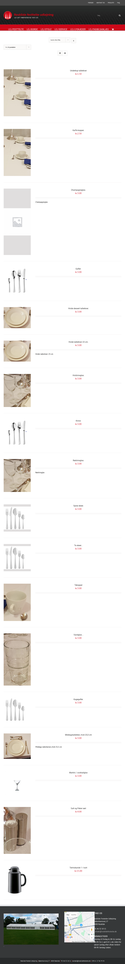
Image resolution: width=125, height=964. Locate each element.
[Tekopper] (17, 602)
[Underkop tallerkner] (17, 93)
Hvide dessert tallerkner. (78, 308)
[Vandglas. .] (17, 659)
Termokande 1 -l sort (78, 868)
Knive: (78, 421)
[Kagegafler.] (17, 709)
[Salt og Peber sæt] (17, 830)
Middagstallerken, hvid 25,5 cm (78, 735)
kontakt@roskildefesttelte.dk (105, 931)
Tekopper (78, 585)
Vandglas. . (78, 635)
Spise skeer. (78, 506)
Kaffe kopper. (78, 130)
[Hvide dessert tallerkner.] (17, 317)
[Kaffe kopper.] (17, 152)
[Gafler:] (17, 281)
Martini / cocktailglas (78, 772)
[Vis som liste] (64, 53)
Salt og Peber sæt (78, 808)
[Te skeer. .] (17, 557)
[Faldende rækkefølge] (73, 40)
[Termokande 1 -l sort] (17, 880)
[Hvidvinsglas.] (17, 390)
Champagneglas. (78, 190)
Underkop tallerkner (78, 70)
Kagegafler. (78, 699)
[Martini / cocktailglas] (17, 783)
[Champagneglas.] (17, 222)
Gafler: (78, 269)
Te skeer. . (78, 545)
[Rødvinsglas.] (17, 475)
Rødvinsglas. (78, 460)
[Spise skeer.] (17, 518)
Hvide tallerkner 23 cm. (78, 342)
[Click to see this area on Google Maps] (69, 939)
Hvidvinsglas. (78, 375)
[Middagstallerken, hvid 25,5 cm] (17, 746)
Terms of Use (90, 941)
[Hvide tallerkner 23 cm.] (17, 351)
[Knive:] (17, 433)
